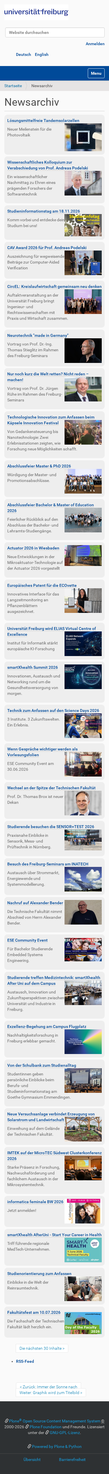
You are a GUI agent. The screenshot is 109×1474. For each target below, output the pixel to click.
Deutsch (23, 54)
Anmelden (95, 43)
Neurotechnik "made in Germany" (38, 335)
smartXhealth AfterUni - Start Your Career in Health (54, 1234)
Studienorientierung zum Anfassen (39, 1273)
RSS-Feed (25, 1361)
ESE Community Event (27, 940)
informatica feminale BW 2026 (35, 1201)
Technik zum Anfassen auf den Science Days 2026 (53, 710)
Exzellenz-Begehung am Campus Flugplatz (46, 1026)
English (42, 54)
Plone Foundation (46, 1426)
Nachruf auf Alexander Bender (35, 903)
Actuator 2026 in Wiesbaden (33, 548)
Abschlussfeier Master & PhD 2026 (39, 466)
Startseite (13, 85)
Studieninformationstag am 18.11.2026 (43, 211)
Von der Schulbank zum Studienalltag (41, 1065)
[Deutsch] (36, 12)
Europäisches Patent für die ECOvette (42, 585)
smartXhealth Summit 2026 (32, 667)
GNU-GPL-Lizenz (65, 1432)
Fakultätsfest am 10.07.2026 (33, 1312)
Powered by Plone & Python (57, 1446)
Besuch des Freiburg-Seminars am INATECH (47, 864)
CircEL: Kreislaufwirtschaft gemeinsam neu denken (54, 286)
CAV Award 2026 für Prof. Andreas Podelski (47, 247)
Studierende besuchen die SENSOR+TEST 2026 (50, 826)
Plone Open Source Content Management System (54, 1421)
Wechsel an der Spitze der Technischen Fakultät (51, 788)
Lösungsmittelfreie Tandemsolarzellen (43, 120)
